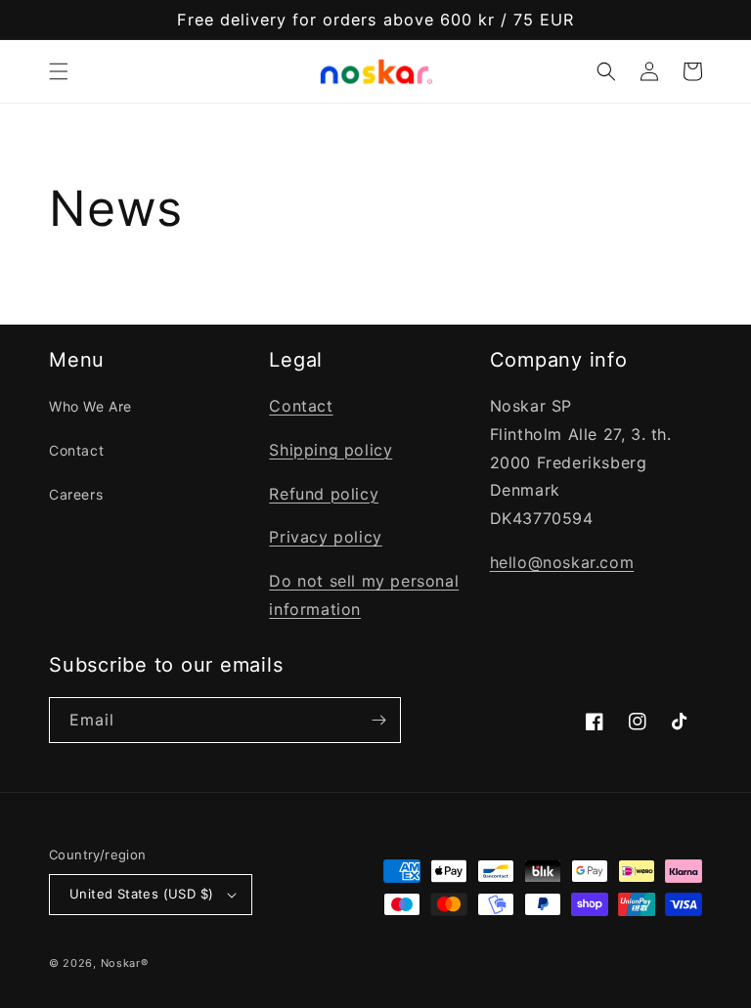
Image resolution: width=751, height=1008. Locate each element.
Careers (76, 494)
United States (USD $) (141, 893)
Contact (76, 450)
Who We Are (90, 406)
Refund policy (323, 494)
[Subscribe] (378, 720)
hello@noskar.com (562, 562)
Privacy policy (325, 537)
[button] (58, 71)
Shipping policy (330, 450)
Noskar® (125, 963)
